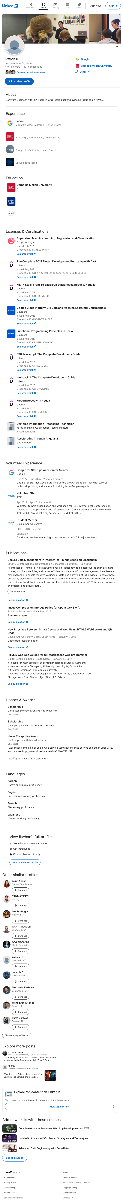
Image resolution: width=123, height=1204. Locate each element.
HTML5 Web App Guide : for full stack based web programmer (47, 654)
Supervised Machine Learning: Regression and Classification (56, 238)
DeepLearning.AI (26, 242)
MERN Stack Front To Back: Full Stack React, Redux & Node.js (56, 284)
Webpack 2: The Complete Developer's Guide (46, 377)
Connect (22, 890)
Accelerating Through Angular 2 (37, 438)
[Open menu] (116, 47)
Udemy (21, 265)
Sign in (113, 5)
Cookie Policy (9, 1187)
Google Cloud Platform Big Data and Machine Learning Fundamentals (61, 307)
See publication (16, 599)
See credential (25, 253)
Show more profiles (15, 1035)
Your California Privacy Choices (76, 1182)
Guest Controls (69, 1193)
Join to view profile (19, 81)
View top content (59, 1106)
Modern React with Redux (33, 400)
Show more (16, 591)
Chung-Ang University (29, 523)
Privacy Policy (10, 1182)
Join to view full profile (25, 862)
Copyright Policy (70, 1187)
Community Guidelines (13, 1198)
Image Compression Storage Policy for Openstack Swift (44, 607)
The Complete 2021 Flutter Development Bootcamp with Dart (56, 261)
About (65, 1172)
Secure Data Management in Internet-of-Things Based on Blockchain (52, 559)
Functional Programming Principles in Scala (45, 331)
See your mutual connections (31, 72)
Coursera (22, 311)
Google (21, 473)
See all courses (14, 1157)
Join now (95, 5)
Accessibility (9, 1177)
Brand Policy (9, 1193)
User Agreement (70, 1177)
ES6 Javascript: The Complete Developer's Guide (48, 354)
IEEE (19, 497)
